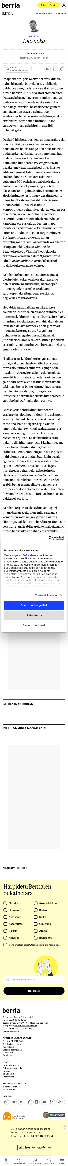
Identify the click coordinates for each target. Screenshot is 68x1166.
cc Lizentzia (8, 1073)
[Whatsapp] (6, 1102)
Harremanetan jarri (12, 1031)
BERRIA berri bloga (12, 1044)
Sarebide (7, 1055)
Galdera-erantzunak (12, 1049)
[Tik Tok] (59, 1102)
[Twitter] (21, 1102)
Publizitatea (8, 1046)
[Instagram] (36, 1102)
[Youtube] (44, 1102)
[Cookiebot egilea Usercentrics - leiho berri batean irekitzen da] (49, 538)
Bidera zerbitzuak (11, 1086)
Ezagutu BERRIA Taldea (14, 1041)
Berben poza (44, 13)
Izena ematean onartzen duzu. (34, 944)
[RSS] (52, 1102)
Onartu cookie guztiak (34, 605)
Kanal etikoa (8, 1076)
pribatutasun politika (34, 944)
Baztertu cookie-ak (34, 625)
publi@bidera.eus (23, 1028)
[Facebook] (29, 1102)
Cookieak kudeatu (46, 595)
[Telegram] (13, 1102)
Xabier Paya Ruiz (34, 53)
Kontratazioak (9, 1052)
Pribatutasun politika (12, 1068)
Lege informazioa (11, 1065)
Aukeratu (32, 615)
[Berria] (11, 1012)
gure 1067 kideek (25, 555)
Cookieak (7, 1071)
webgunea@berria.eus (25, 1025)
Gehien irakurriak (18, 704)
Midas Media (9, 1089)
